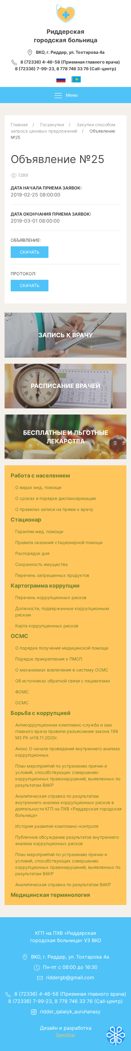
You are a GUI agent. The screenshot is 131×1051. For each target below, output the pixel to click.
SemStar (65, 1035)
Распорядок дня (32, 553)
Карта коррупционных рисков (46, 625)
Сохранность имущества (41, 564)
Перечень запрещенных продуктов (52, 575)
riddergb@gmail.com (70, 977)
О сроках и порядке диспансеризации (55, 498)
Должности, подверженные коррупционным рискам (62, 611)
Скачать (29, 252)
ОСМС (19, 636)
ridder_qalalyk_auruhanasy (70, 1011)
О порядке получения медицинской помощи (61, 647)
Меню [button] (72, 95)
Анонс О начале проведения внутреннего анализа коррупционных (67, 752)
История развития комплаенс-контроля (56, 826)
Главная (19, 124)
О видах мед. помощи (38, 487)
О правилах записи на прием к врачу (54, 509)
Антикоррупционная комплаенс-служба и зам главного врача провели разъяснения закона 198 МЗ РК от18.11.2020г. (66, 731)
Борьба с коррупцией (40, 713)
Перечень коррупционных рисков (51, 597)
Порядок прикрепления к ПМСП (48, 658)
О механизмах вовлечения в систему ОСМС (61, 669)
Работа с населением (40, 475)
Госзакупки (52, 124)
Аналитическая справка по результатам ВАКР (63, 884)
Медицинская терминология (50, 895)
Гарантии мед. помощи (39, 531)
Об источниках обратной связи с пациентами (62, 680)
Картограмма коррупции (45, 585)
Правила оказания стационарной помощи (58, 542)
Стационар (26, 519)
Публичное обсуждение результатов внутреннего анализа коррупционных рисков (67, 840)
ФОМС (22, 691)
